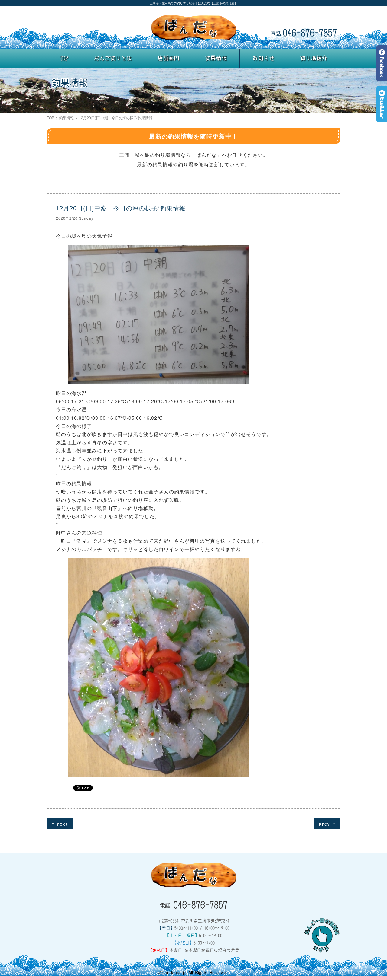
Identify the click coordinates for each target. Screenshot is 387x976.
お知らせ (263, 58)
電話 (303, 32)
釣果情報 (216, 58)
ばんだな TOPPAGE (193, 27)
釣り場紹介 (313, 58)
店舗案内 (168, 58)
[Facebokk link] (381, 77)
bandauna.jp (174, 972)
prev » (327, 823)
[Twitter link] (381, 117)
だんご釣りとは (113, 58)
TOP (64, 58)
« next (60, 823)
